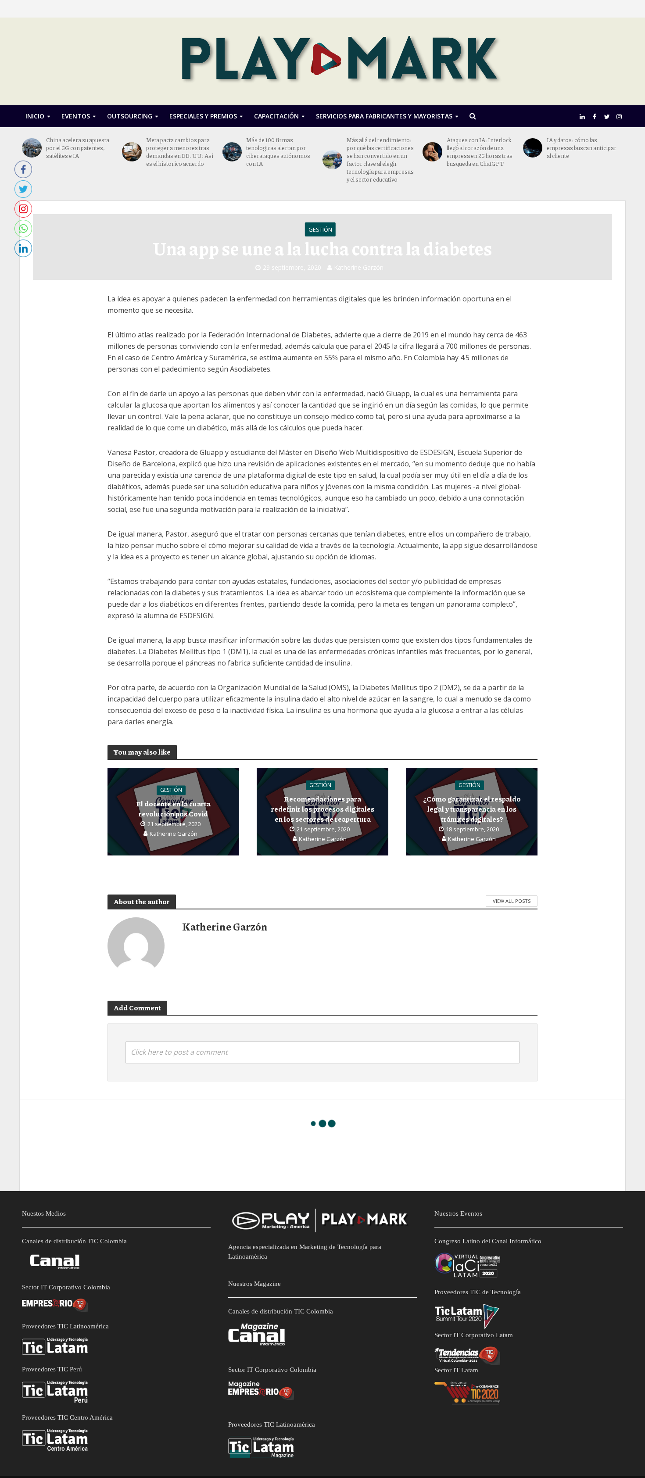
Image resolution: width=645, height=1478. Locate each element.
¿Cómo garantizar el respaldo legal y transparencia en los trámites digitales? (472, 809)
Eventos (75, 116)
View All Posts (511, 901)
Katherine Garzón (358, 267)
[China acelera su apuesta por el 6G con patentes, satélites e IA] (32, 148)
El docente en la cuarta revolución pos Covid (173, 808)
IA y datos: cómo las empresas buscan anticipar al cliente (581, 148)
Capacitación (276, 116)
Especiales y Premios (203, 116)
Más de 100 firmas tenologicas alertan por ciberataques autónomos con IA (278, 152)
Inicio (34, 116)
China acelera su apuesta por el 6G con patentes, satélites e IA (77, 148)
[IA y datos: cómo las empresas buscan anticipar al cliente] (533, 148)
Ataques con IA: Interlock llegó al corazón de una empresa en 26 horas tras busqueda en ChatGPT (479, 152)
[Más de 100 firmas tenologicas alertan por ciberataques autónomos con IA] (232, 152)
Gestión (320, 229)
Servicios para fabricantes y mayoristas (384, 116)
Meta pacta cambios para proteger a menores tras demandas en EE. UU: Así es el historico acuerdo (179, 152)
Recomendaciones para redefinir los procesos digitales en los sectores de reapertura (322, 809)
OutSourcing (129, 116)
